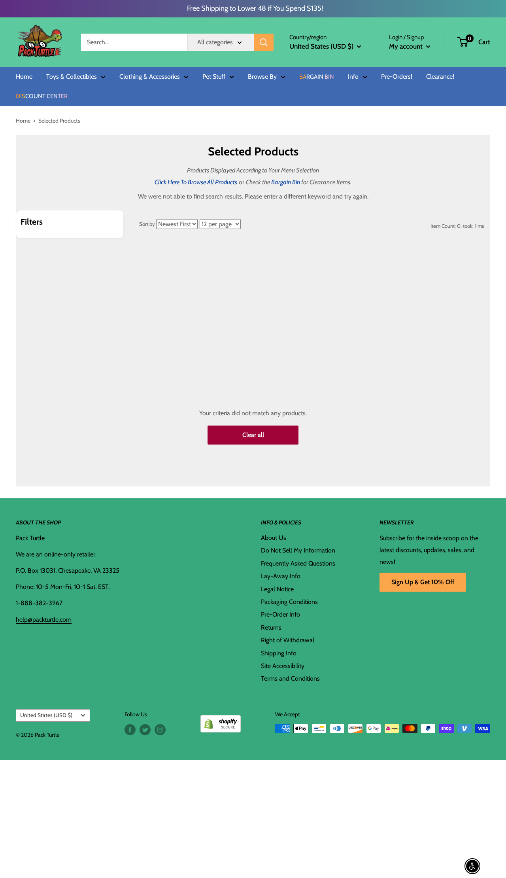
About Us (273, 537)
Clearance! (440, 77)
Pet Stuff (213, 77)
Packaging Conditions (289, 602)
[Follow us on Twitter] (145, 729)
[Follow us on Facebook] (130, 729)
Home (24, 77)
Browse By (262, 77)
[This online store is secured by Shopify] (220, 720)
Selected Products (59, 120)
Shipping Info (278, 653)
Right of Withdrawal (287, 640)
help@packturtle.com (44, 619)
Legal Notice (277, 589)
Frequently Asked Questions (298, 563)
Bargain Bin (316, 77)
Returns (271, 627)
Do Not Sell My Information (298, 550)
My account (406, 46)
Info (353, 77)
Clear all (253, 435)
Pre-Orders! (396, 77)
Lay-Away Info (280, 576)
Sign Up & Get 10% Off (422, 582)
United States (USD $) (46, 715)
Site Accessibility (282, 666)
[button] (462, 42)
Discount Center (42, 96)
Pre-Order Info (280, 614)
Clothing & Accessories (149, 77)
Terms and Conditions (290, 678)
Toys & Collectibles (71, 77)
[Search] (264, 42)
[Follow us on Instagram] (160, 729)
